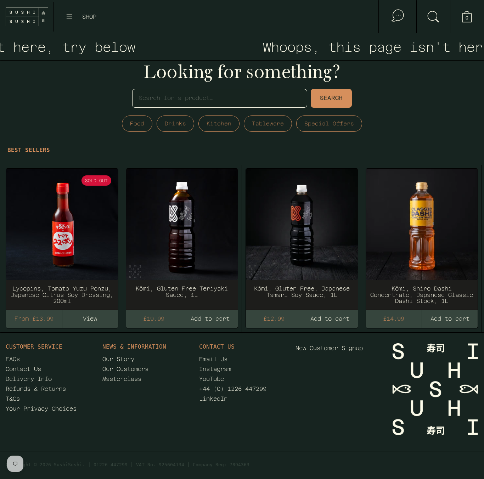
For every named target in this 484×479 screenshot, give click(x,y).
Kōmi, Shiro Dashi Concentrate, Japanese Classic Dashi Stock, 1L (422, 236)
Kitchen (219, 123)
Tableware (268, 123)
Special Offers (329, 123)
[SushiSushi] (27, 16)
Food (137, 123)
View (90, 318)
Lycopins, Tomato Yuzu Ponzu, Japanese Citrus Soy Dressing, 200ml (62, 236)
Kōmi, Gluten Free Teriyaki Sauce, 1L (182, 236)
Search (331, 98)
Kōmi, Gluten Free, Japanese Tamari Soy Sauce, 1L (302, 236)
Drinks (175, 123)
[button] (433, 16)
